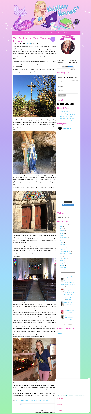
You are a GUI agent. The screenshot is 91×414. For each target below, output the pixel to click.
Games (61, 242)
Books (61, 228)
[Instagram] (73, 104)
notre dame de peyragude (35, 400)
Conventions (63, 231)
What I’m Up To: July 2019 (66, 116)
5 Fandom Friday (63, 224)
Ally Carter (70, 319)
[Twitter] (68, 104)
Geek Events (63, 244)
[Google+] (63, 104)
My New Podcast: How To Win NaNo (68, 114)
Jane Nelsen (68, 299)
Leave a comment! (17, 397)
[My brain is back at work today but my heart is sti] (67, 160)
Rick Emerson (68, 286)
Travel (30, 43)
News (61, 256)
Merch (52, 32)
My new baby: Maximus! (65, 111)
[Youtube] (71, 104)
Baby (61, 226)
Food (61, 240)
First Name (60, 86)
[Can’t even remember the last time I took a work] (67, 148)
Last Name (60, 90)
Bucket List (59, 32)
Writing (61, 269)
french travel (26, 400)
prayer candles (45, 400)
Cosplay (47, 32)
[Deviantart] (58, 104)
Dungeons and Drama (69, 310)
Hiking (61, 246)
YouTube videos (64, 270)
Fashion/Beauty (63, 237)
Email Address (61, 81)
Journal (26, 43)
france (22, 400)
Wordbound (67, 32)
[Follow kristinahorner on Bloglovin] (68, 67)
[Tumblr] (66, 104)
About (24, 32)
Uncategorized (63, 263)
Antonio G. (59, 331)
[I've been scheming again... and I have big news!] (67, 171)
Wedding (62, 265)
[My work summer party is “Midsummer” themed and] (67, 182)
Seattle (61, 260)
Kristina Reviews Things (65, 253)
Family (61, 235)
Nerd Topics (63, 254)
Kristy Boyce (70, 312)
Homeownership (64, 247)
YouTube (41, 32)
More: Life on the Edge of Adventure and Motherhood (69, 304)
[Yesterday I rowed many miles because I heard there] (67, 137)
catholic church (18, 400)
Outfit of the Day (63, 258)
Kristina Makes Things (65, 251)
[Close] (89, 379)
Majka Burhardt (68, 307)
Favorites (62, 239)
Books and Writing (32, 32)
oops (41, 400)
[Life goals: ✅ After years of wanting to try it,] (67, 194)
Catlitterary (59, 333)
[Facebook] (61, 104)
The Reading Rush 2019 (65, 113)
